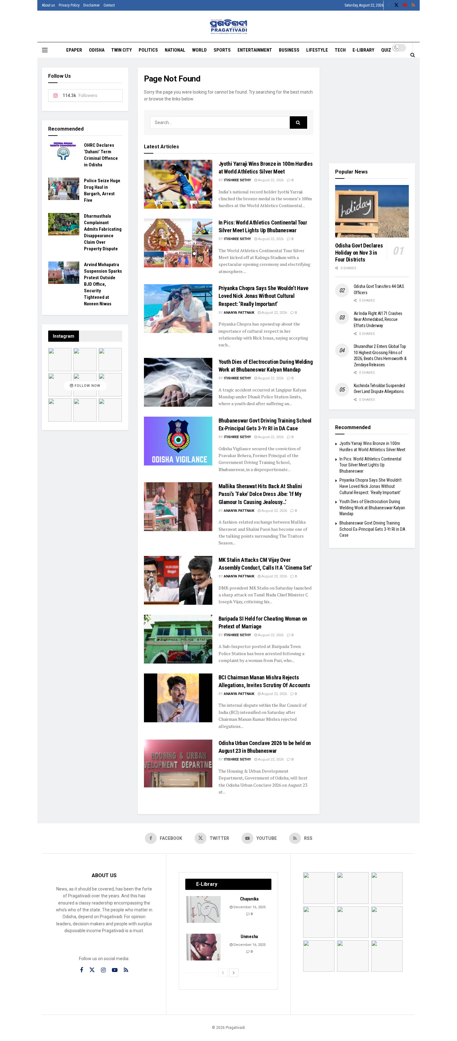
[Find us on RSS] (413, 5)
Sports (222, 50)
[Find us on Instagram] (103, 970)
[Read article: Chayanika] (204, 909)
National (175, 50)
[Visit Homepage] (228, 26)
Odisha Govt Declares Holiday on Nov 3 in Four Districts (359, 252)
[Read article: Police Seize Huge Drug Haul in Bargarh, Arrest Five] (63, 189)
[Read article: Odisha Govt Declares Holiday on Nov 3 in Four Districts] (372, 211)
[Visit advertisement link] (372, 110)
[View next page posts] (233, 972)
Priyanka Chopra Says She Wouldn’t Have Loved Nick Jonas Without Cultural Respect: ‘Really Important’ (263, 296)
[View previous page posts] (223, 972)
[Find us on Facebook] (388, 5)
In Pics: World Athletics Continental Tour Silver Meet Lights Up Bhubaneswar (370, 465)
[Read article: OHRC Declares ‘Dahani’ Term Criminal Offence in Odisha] (63, 153)
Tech (340, 50)
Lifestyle (317, 50)
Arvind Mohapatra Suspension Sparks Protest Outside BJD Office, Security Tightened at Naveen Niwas (103, 284)
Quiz (386, 50)
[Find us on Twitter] (396, 5)
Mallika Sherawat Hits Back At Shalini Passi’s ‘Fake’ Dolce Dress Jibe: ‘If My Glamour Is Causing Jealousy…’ (260, 494)
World (199, 50)
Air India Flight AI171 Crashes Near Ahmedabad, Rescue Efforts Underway (378, 319)
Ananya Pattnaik (239, 313)
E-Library (363, 50)
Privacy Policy (69, 5)
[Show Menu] (45, 50)
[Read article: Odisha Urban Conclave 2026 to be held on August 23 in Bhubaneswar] (178, 763)
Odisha (96, 50)
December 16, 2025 (249, 907)
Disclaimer (91, 5)
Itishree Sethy (237, 180)
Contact (109, 5)
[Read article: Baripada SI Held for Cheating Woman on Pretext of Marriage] (178, 639)
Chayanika (249, 898)
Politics (148, 50)
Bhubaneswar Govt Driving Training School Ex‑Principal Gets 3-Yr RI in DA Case (372, 529)
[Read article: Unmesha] (204, 947)
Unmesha (249, 936)
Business (289, 50)
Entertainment (255, 50)
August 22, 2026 (270, 180)
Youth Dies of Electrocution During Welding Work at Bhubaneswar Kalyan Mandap (372, 507)
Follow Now (86, 386)
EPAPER (74, 50)
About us (48, 5)
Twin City (121, 50)
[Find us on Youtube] (405, 5)
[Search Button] (412, 54)
